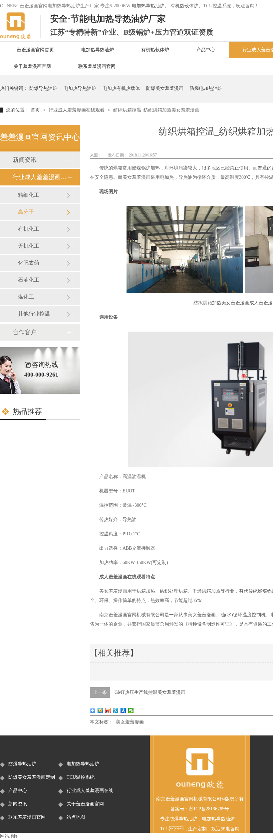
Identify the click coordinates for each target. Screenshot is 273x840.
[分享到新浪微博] (108, 710)
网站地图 (9, 836)
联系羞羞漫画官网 (97, 66)
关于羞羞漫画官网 (32, 66)
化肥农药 (28, 263)
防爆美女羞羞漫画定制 (31, 777)
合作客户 (25, 332)
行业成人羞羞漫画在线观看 (77, 110)
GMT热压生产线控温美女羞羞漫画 (150, 692)
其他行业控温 (34, 314)
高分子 (26, 212)
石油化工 (28, 280)
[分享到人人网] (123, 710)
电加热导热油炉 (148, 5)
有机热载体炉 (184, 5)
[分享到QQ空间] (100, 710)
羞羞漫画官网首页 (35, 49)
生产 (192, 828)
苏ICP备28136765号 (209, 808)
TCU (164, 828)
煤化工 (26, 297)
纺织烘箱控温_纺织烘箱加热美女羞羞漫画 (156, 110)
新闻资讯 (25, 159)
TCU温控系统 (81, 777)
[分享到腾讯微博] (116, 710)
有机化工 (28, 229)
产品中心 (205, 49)
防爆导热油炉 (43, 88)
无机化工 (28, 246)
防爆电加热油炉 (206, 88)
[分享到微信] (131, 710)
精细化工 (28, 195)
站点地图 (76, 817)
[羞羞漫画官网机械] (199, 787)
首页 (36, 110)
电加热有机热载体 (121, 88)
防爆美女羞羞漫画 (164, 88)
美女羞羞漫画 (130, 721)
